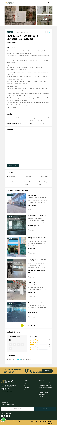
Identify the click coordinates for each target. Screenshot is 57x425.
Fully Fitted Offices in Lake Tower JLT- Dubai (37, 259)
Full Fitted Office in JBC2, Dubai (37, 216)
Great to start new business (43, 178)
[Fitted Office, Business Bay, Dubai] (16, 312)
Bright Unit (11, 176)
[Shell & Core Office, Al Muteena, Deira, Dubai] (16, 290)
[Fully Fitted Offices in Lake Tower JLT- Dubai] (16, 268)
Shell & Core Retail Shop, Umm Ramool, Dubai (36, 194)
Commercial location (27, 178)
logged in (18, 359)
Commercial (42, 118)
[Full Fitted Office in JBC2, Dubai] (16, 225)
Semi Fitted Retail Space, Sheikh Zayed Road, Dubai (37, 238)
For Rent (19, 123)
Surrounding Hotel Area (44, 183)
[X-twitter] (9, 416)
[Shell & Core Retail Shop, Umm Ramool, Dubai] (16, 203)
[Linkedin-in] (7, 416)
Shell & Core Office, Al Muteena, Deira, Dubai (37, 281)
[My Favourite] (48, 3)
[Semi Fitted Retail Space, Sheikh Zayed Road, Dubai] (16, 247)
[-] (9, 2)
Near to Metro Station (28, 183)
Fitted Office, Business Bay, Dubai (37, 303)
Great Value (12, 182)
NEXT (34, 325)
